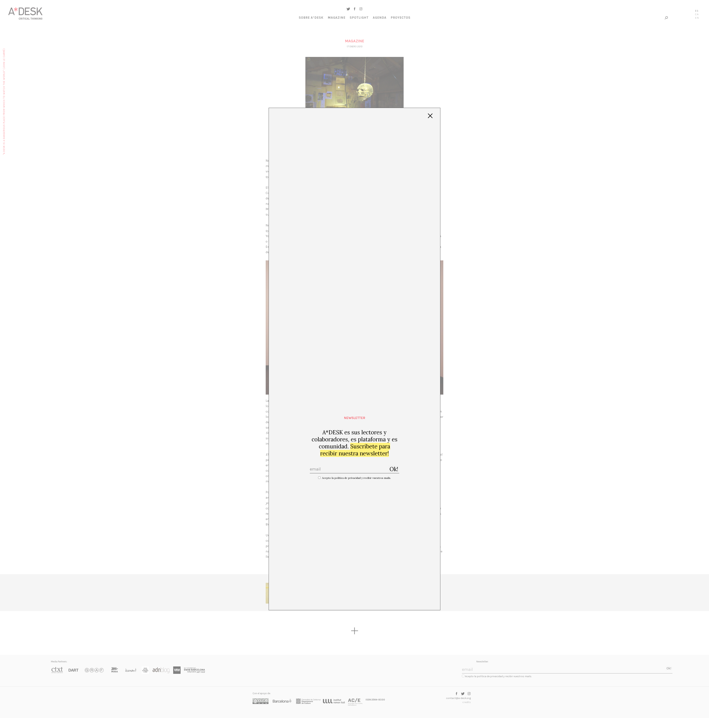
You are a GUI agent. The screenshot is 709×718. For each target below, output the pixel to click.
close (430, 115)
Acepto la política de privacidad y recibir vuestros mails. (356, 478)
